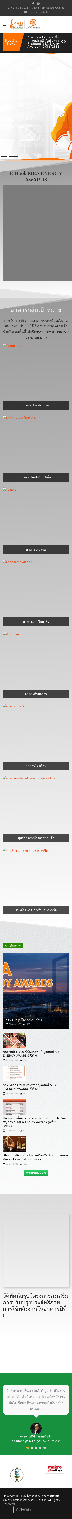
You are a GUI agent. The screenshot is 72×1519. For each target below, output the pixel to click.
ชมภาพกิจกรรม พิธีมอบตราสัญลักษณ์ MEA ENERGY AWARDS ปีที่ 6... (32, 1050)
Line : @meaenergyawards (49, 7)
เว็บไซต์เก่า (23, 1506)
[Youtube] (38, 3)
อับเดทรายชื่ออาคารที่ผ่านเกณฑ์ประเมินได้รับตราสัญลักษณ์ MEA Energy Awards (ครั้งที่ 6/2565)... (36, 1119)
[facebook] (33, 3)
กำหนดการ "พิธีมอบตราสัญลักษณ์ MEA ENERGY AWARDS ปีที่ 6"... (30, 1084)
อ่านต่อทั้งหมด (36, 1169)
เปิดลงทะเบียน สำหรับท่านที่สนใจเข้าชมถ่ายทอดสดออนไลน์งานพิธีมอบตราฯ (45, 40)
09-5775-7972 (19, 7)
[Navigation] (4, 24)
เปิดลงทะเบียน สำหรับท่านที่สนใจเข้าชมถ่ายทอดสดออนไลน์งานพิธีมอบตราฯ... (35, 1154)
